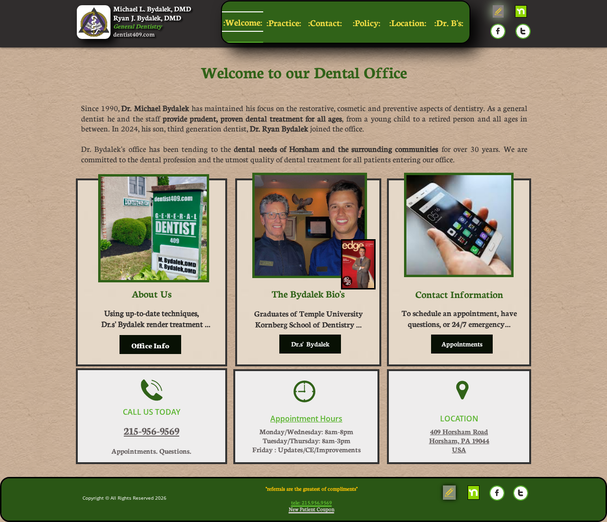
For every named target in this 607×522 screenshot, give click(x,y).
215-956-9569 (151, 430)
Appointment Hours (306, 418)
